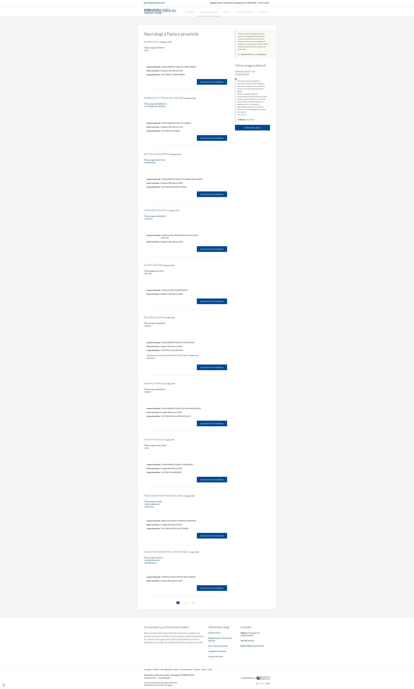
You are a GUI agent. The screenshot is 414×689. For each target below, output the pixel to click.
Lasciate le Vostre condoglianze (212, 82)
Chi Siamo (189, 12)
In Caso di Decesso (244, 12)
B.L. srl (259, 683)
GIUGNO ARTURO (153, 265)
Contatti (263, 12)
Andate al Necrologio (252, 128)
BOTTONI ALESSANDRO (156, 154)
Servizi (226, 12)
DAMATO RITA (151, 41)
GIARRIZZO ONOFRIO (155, 210)
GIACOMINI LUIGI (153, 439)
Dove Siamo (265, 3)
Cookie (209, 669)
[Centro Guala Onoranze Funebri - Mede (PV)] (263, 678)
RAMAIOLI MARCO (154, 383)
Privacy (203, 669)
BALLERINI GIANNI (153, 317)
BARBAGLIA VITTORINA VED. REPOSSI (163, 98)
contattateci (261, 54)
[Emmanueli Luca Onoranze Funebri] (160, 11)
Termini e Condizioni (165, 685)
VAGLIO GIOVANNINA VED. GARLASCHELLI (166, 551)
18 (193, 603)
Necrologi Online (208, 12)
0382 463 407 (251, 3)
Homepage (147, 669)
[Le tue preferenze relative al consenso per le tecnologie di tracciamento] (4, 685)
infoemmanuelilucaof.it (155, 3)
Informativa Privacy (150, 685)
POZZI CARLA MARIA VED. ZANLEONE (163, 495)
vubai (267, 683)
